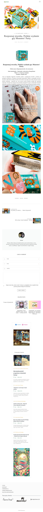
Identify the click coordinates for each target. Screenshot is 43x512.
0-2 (14, 432)
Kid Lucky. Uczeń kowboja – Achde (23, 220)
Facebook (17, 198)
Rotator (25, 33)
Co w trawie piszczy (19, 33)
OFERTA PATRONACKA (7, 490)
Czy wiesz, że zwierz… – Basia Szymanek (21, 210)
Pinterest (26, 198)
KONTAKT (4, 487)
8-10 (16, 401)
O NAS (3, 485)
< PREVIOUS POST (14, 209)
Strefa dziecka (26, 368)
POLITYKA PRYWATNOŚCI (7, 492)
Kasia (15, 377)
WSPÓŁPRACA (5, 488)
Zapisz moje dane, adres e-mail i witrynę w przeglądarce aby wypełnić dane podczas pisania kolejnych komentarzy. (22, 285)
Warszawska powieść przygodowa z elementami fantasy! (19, 373)
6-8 (14, 401)
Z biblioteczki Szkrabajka (21, 401)
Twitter (21, 198)
